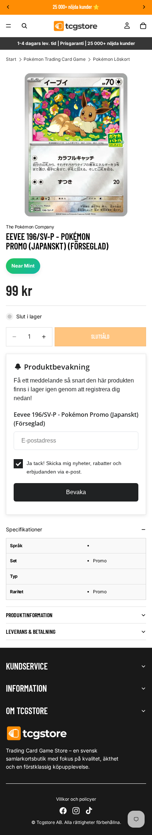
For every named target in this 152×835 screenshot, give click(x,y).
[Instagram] (76, 810)
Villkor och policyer (76, 799)
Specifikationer (24, 529)
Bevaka (76, 492)
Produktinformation (29, 614)
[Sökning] (24, 26)
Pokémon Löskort (111, 59)
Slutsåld (100, 336)
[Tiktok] (88, 810)
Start (11, 59)
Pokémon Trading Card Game (55, 59)
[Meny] (8, 25)
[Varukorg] (143, 26)
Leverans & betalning (30, 631)
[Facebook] (63, 810)
